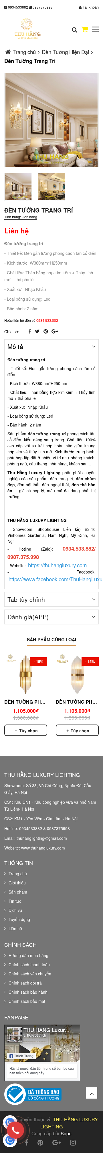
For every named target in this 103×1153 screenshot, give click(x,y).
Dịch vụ (15, 910)
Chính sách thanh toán (29, 964)
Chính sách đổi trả (25, 983)
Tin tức (15, 901)
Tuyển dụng (19, 919)
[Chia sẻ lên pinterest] (46, 331)
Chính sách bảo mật (27, 1001)
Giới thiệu (17, 883)
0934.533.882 (47, 320)
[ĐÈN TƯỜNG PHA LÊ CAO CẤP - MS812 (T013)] (25, 674)
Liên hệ (15, 928)
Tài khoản (90, 7)
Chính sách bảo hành (28, 992)
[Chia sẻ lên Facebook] (30, 331)
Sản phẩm (18, 892)
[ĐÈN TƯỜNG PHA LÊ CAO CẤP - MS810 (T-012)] (77, 674)
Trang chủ (18, 873)
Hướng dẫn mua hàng (28, 955)
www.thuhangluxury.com (43, 848)
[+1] (55, 331)
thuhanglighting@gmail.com (42, 838)
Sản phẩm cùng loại (51, 639)
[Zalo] (10, 1122)
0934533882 (18, 7)
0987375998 (43, 7)
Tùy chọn (28, 730)
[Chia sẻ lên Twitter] (38, 331)
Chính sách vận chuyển (30, 974)
